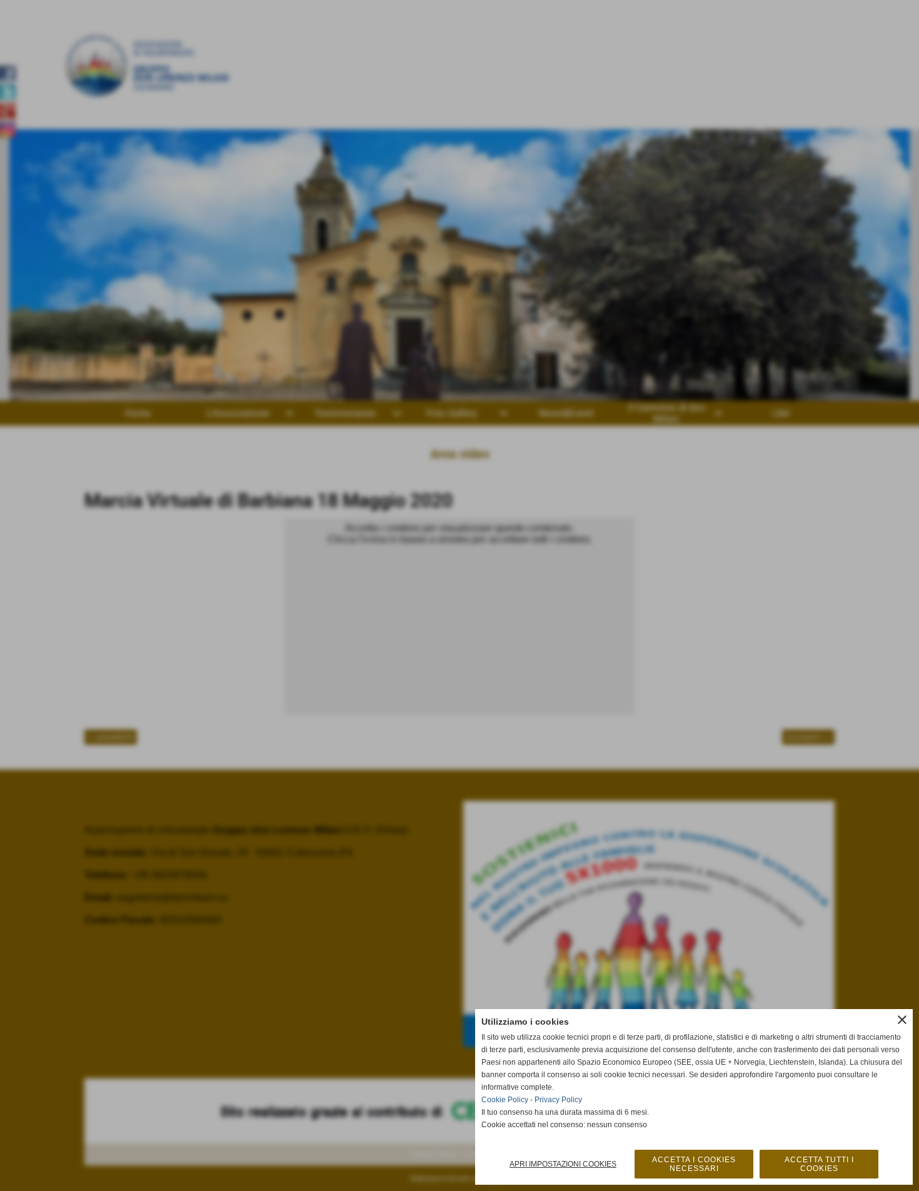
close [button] (902, 1019)
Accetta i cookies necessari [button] (694, 1164)
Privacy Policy (558, 1099)
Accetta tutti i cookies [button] (819, 1164)
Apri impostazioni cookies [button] (563, 1164)
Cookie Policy (504, 1099)
